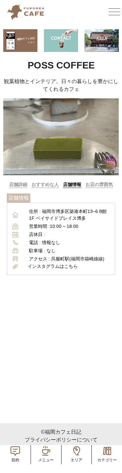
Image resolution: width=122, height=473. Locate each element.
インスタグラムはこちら (53, 266)
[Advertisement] (61, 362)
